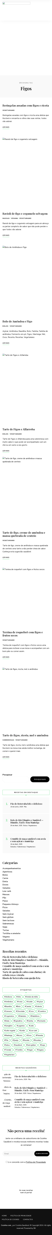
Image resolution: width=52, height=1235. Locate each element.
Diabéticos (35, 1016)
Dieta (5, 881)
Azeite (30, 1002)
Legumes (21, 1026)
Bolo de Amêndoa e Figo (17, 321)
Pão (4, 897)
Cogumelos (9, 1016)
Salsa (7, 1045)
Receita (26, 1040)
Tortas (6, 930)
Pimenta (40, 1035)
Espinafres (18, 1021)
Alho (19, 997)
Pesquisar (7, 774)
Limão (22, 1031)
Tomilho (19, 1050)
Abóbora (8, 997)
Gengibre (8, 1026)
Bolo (19, 1006)
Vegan (30, 1050)
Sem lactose (8, 920)
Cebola (39, 1006)
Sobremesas (8, 740)
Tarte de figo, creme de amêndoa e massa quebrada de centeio (24, 534)
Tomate (8, 1050)
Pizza (5, 907)
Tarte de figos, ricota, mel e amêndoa (25, 735)
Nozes (19, 1035)
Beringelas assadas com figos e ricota (26, 105)
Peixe (5, 901)
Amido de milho (32, 997)
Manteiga (8, 1035)
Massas (6, 218)
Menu (46, 10)
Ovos (30, 1035)
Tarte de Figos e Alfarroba (19, 429)
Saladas (6, 910)
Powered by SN (30, 1228)
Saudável (18, 1045)
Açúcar (40, 1002)
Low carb (7, 891)
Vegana (14, 218)
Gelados (6, 888)
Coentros (42, 1011)
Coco (32, 1011)
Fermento (42, 1021)
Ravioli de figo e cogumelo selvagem (25, 213)
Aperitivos (7, 871)
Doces (5, 884)
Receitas (37, 1040)
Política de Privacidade (36, 1162)
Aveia (20, 1002)
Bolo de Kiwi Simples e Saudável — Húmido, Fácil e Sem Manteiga (25, 961)
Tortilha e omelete (11, 933)
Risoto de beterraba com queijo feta (21, 978)
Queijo (16, 1040)
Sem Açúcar (8, 914)
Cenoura (8, 1011)
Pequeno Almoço (10, 904)
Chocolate (21, 1011)
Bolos (5, 326)
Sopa (5, 927)
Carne (5, 878)
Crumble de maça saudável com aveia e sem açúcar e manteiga (26, 968)
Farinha (30, 1021)
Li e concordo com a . (26, 1162)
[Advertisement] (26, 48)
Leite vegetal (10, 1031)
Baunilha (8, 1006)
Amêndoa (9, 1002)
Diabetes (22, 1016)
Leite (32, 1026)
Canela (28, 1006)
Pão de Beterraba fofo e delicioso (20, 956)
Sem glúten (8, 917)
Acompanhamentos (12, 868)
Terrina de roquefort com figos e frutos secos (23, 633)
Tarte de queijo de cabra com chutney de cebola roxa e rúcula (24, 973)
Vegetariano (9, 110)
